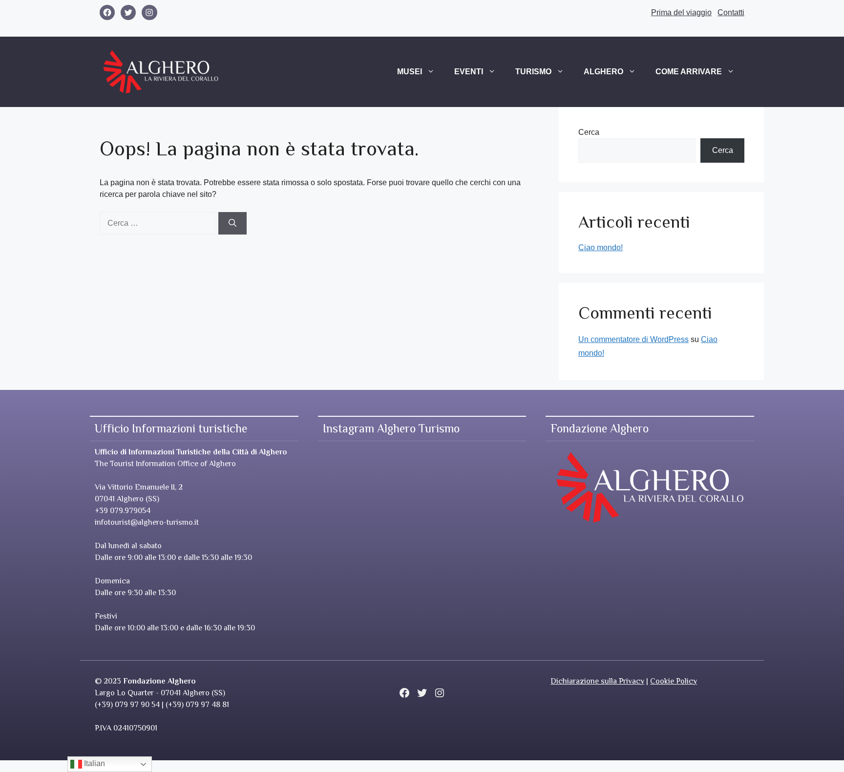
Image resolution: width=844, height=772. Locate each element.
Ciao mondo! (600, 247)
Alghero (603, 71)
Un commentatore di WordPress (633, 339)
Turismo (533, 71)
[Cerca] (232, 223)
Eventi (468, 71)
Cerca (588, 132)
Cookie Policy (673, 681)
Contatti (730, 12)
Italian (93, 763)
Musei (409, 71)
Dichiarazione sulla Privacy (597, 681)
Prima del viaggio (681, 12)
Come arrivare (688, 71)
